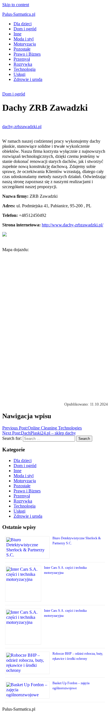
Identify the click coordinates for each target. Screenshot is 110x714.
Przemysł (22, 59)
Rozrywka (23, 64)
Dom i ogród (25, 28)
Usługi (19, 74)
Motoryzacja (25, 44)
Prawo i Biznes (27, 54)
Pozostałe (22, 49)
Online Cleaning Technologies (42, 428)
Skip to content (15, 4)
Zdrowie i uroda (28, 79)
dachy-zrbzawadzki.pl (21, 126)
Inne (17, 33)
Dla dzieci (23, 23)
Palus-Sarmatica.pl (18, 14)
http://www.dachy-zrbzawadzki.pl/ (72, 224)
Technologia (25, 69)
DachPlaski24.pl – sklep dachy (39, 433)
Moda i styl (24, 39)
